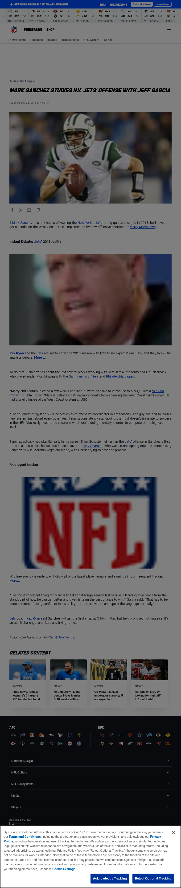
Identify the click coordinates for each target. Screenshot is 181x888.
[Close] (173, 833)
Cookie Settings (63, 869)
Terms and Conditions (25, 836)
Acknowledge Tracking (110, 878)
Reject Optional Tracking (153, 878)
